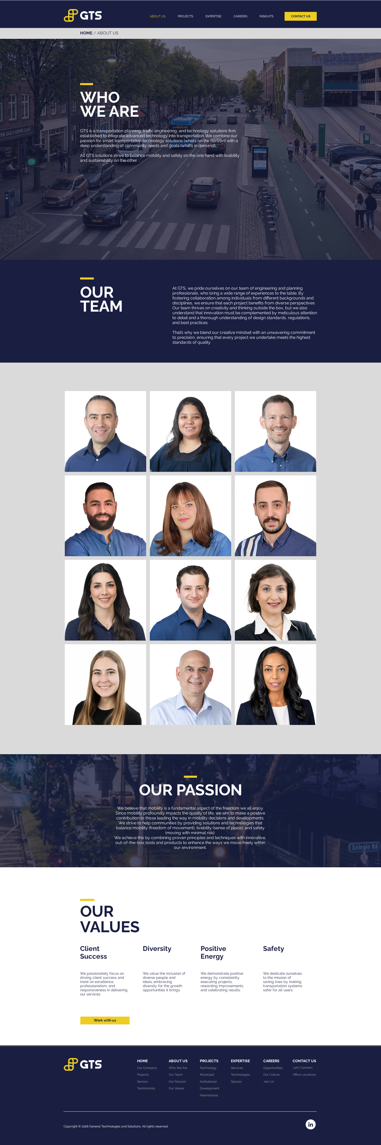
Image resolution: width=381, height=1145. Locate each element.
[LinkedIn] (311, 1124)
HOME (86, 33)
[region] (105, 431)
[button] (213, 16)
